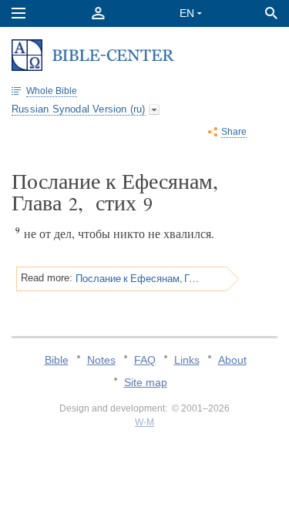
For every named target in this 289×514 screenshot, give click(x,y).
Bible (57, 360)
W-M (144, 422)
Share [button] (234, 131)
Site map (145, 382)
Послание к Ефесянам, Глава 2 (138, 278)
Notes (101, 360)
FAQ (145, 360)
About (232, 360)
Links (187, 360)
